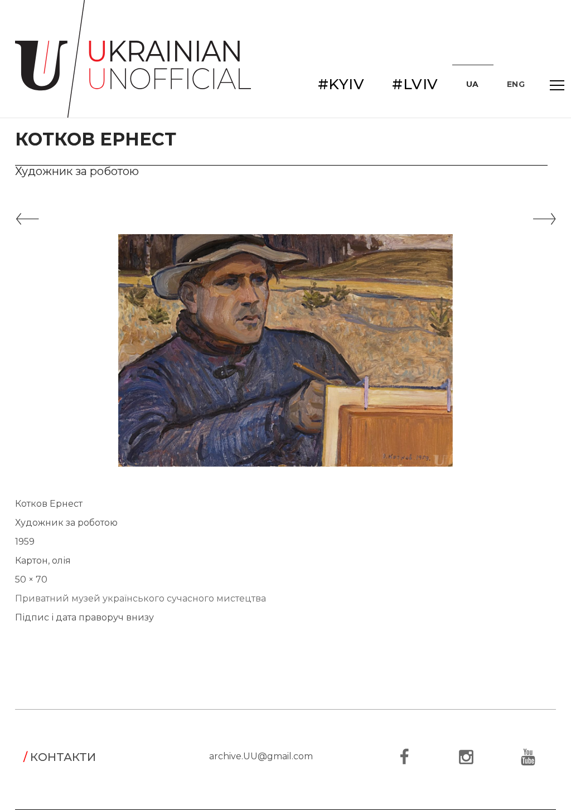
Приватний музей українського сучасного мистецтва (140, 598)
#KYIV (341, 84)
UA (472, 84)
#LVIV (415, 84)
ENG (516, 84)
